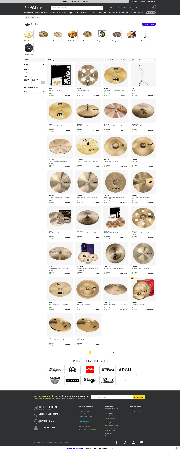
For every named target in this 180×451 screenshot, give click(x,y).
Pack (27, 72)
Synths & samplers (68, 12)
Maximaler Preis (35, 79)
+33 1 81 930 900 (49, 423)
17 (109, 353)
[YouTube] (142, 442)
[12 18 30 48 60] (122, 60)
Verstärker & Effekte (41, 12)
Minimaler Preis (27, 79)
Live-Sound (102, 12)
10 (102, 353)
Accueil (27, 17)
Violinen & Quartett (137, 12)
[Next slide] (137, 375)
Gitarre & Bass (29, 12)
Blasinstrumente (124, 12)
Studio (77, 12)
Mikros (92, 12)
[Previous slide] (43, 375)
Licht (110, 12)
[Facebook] (116, 442)
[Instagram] (133, 442)
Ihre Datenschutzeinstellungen (97, 448)
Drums (115, 12)
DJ (97, 12)
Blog (106, 435)
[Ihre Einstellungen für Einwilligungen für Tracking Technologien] (176, 447)
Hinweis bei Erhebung (75, 448)
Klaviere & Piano (55, 12)
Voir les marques (148, 24)
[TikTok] (125, 442)
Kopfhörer (84, 12)
